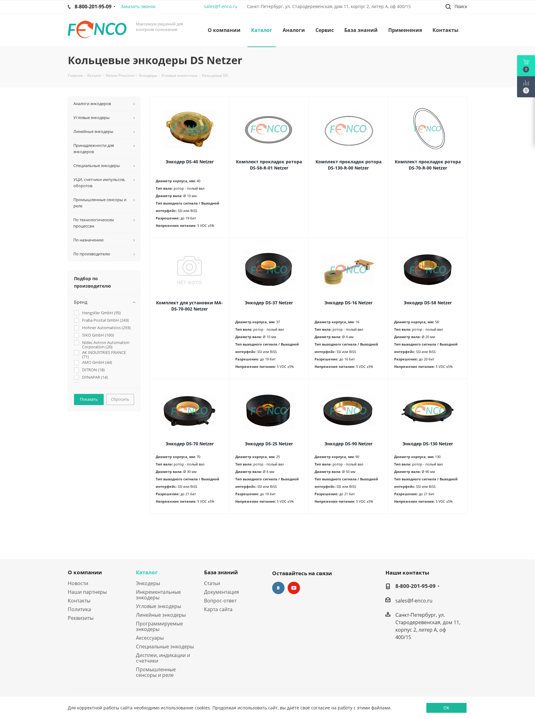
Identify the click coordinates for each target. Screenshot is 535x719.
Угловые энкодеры (158, 606)
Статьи (212, 583)
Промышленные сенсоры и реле (156, 672)
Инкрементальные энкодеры (158, 595)
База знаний (221, 572)
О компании (85, 572)
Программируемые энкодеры (159, 626)
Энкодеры (148, 583)
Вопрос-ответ (220, 600)
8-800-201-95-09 (415, 586)
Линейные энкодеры (161, 614)
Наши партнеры (87, 592)
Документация (221, 592)
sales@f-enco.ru (220, 6)
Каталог (147, 572)
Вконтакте (278, 588)
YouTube (294, 588)
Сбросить (120, 399)
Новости (78, 583)
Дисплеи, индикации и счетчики (163, 658)
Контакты (79, 600)
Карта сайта (218, 609)
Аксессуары (150, 637)
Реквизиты (81, 618)
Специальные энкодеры (165, 646)
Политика (79, 609)
